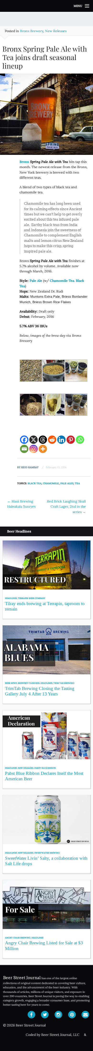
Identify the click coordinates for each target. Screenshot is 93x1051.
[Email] (24, 449)
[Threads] (43, 440)
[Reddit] (52, 440)
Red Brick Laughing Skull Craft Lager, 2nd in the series (66, 506)
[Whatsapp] (80, 440)
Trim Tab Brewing (63, 683)
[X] (33, 440)
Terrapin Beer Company (31, 598)
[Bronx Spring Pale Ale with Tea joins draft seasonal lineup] (46, 116)
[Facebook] (24, 440)
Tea (77, 483)
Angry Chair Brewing (18, 937)
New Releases (56, 31)
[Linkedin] (61, 440)
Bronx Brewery (31, 31)
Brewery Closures (29, 683)
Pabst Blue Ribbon (45, 768)
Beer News (11, 683)
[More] (43, 449)
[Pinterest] (71, 440)
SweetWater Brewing (47, 852)
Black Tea (34, 483)
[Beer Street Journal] (46, 6)
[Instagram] (33, 449)
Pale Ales (66, 483)
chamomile (51, 483)
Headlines (11, 598)
